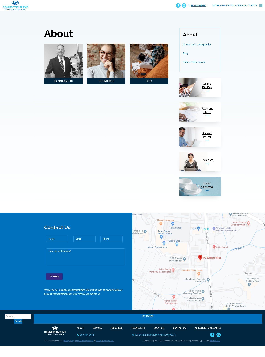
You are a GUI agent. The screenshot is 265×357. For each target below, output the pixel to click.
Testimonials (106, 81)
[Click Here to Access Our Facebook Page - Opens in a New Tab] (178, 5)
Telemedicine (138, 328)
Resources (116, 328)
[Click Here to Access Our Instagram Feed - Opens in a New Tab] (184, 5)
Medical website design (84, 341)
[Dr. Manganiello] (63, 61)
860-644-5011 (198, 5)
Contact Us (179, 328)
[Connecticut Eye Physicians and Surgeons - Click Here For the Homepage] (15, 5)
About (190, 35)
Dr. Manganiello (63, 81)
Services (97, 328)
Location (159, 328)
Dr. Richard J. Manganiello (197, 44)
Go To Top (147, 316)
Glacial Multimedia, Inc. (105, 341)
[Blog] (149, 61)
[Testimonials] (106, 61)
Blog (149, 81)
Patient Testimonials (194, 62)
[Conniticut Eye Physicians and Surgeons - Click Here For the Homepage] (55, 330)
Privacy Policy (69, 341)
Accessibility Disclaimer (208, 328)
